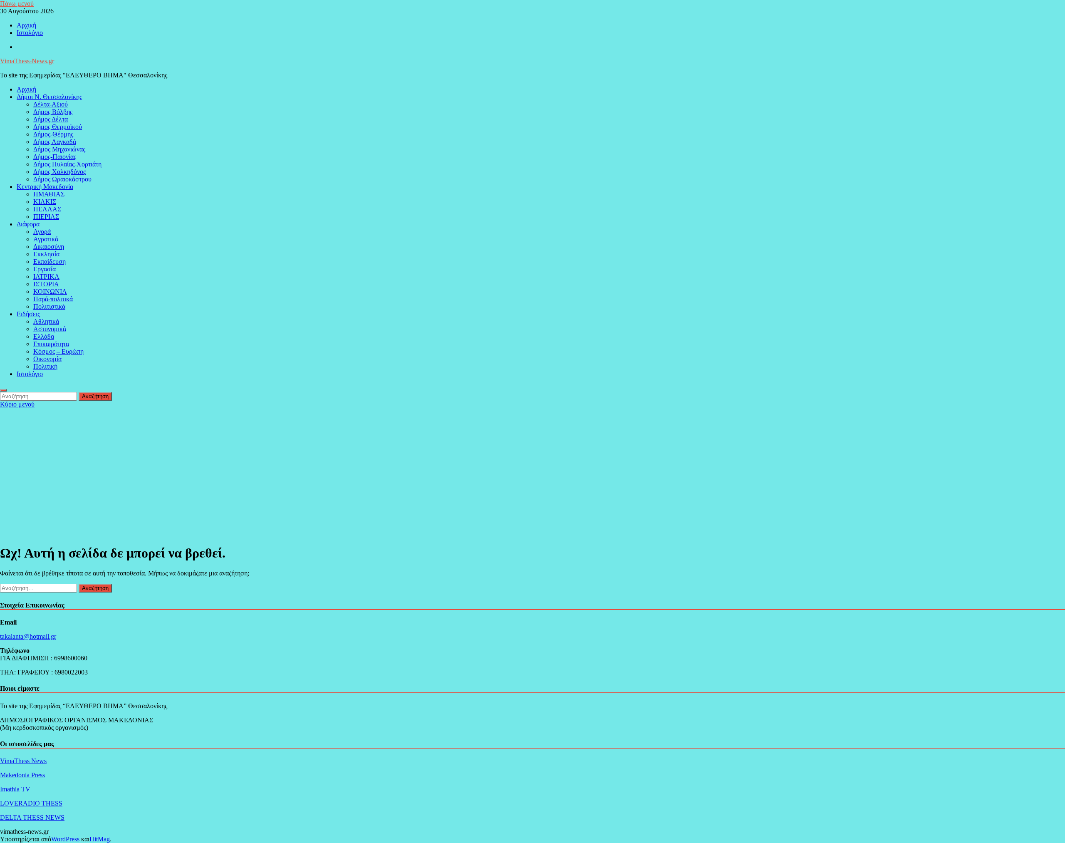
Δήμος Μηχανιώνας (59, 149)
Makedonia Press (22, 775)
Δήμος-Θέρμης (53, 134)
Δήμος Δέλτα (50, 119)
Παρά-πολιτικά (53, 298)
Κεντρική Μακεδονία (45, 186)
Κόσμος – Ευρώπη (58, 351)
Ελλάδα (43, 336)
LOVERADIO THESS (31, 803)
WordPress (65, 839)
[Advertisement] (532, 470)
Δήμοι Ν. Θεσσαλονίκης (49, 96)
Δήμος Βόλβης (52, 111)
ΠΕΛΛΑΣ (47, 209)
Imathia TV (15, 789)
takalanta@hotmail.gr (28, 636)
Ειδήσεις (28, 313)
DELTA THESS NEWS (32, 817)
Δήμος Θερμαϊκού (57, 126)
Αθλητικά (46, 321)
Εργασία (44, 269)
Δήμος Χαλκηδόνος (59, 171)
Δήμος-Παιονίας (54, 156)
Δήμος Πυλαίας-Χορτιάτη (67, 164)
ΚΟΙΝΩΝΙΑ (50, 291)
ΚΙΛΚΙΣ (44, 201)
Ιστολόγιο (30, 32)
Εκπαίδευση (49, 261)
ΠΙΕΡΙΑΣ (46, 216)
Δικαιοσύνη (48, 246)
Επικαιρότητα (51, 343)
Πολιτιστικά (49, 306)
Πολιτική (45, 366)
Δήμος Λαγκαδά (54, 141)
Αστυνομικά (49, 328)
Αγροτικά (45, 239)
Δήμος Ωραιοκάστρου (62, 179)
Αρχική (26, 25)
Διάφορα (28, 224)
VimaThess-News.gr (27, 60)
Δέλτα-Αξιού (50, 104)
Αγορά (42, 231)
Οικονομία (47, 358)
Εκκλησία (46, 254)
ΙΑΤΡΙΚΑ (46, 276)
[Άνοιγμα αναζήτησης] (3, 390)
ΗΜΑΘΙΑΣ (48, 194)
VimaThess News (23, 760)
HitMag (99, 839)
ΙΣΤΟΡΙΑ (46, 284)
